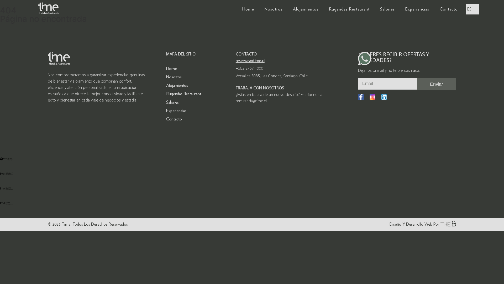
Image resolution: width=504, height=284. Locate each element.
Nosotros (273, 9)
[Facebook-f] (361, 97)
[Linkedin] (384, 97)
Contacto (449, 9)
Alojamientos (305, 9)
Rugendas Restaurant (349, 9)
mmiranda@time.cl (251, 101)
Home (248, 9)
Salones (387, 9)
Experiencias (417, 9)
